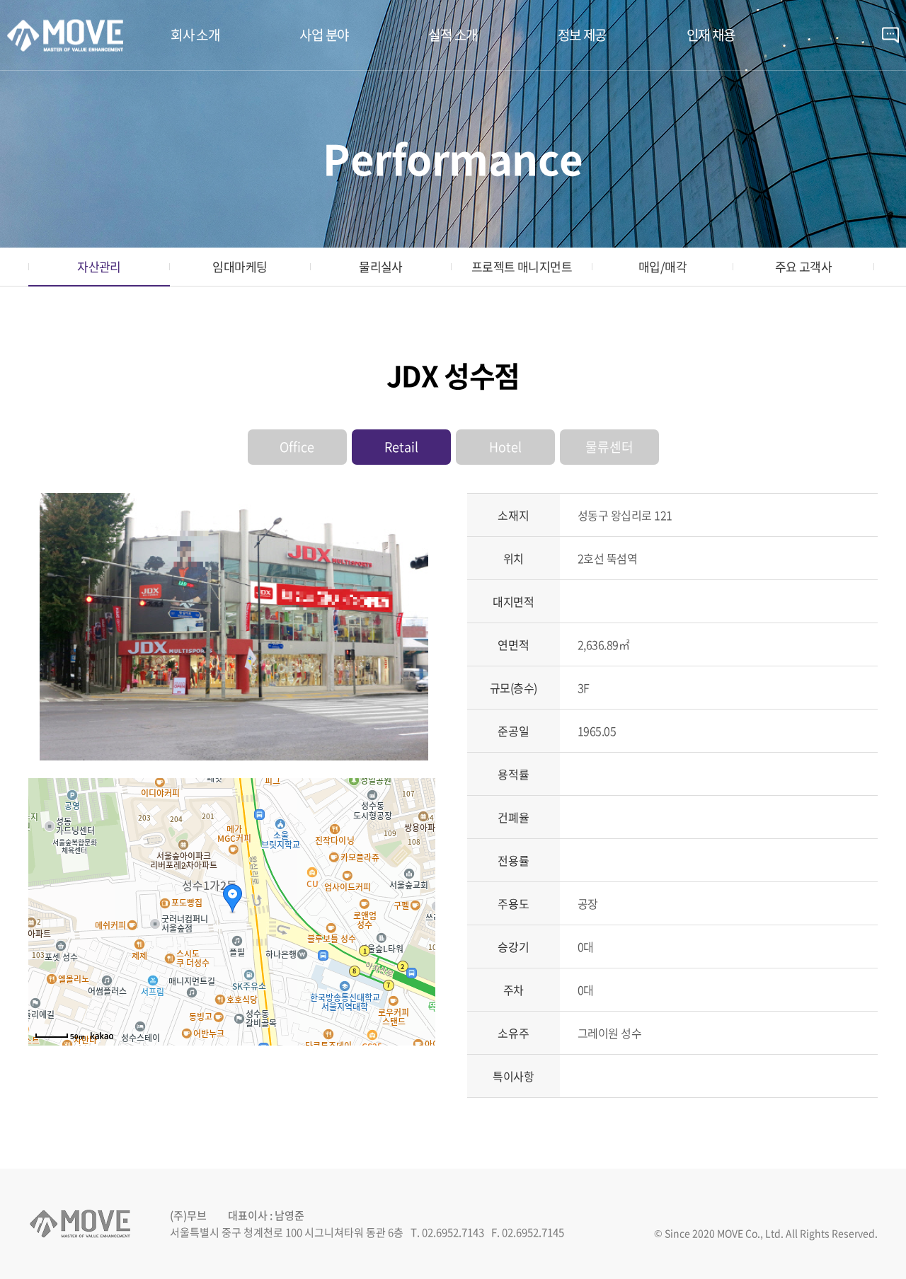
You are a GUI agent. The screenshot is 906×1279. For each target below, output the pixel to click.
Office (297, 446)
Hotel (505, 446)
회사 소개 (195, 35)
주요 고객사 (803, 266)
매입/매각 (662, 266)
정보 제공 (582, 35)
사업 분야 (323, 35)
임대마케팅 (239, 266)
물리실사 (381, 266)
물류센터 (609, 446)
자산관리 (99, 266)
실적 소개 (452, 35)
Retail (401, 446)
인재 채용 (711, 35)
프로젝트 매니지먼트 (522, 266)
